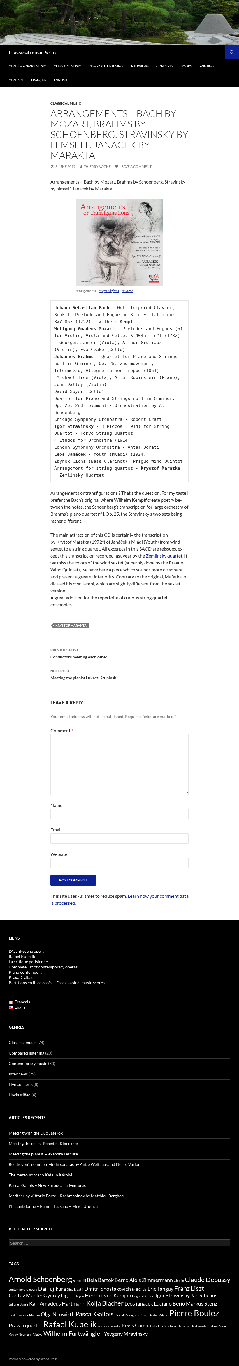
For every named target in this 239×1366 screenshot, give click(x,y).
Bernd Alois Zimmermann (144, 1280)
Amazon (127, 290)
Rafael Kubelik (69, 1324)
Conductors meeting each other (78, 653)
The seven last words (191, 1326)
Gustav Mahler (26, 1295)
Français (38, 80)
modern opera (18, 1315)
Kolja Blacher (105, 1303)
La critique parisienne (28, 961)
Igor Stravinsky (172, 1295)
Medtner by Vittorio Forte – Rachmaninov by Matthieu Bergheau (67, 1195)
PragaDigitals (21, 977)
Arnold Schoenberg (40, 1279)
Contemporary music (27, 66)
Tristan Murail (217, 1326)
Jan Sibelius (204, 1295)
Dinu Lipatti (75, 1289)
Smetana (170, 1326)
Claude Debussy (207, 1279)
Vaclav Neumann (20, 1334)
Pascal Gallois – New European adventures (47, 1185)
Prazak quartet (25, 1325)
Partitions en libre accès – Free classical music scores (57, 982)
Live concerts (21, 1084)
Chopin (179, 1281)
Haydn (79, 1296)
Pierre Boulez (194, 1313)
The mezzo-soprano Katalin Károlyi (40, 1174)
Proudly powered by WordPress (33, 1359)
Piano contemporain (27, 972)
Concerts (164, 66)
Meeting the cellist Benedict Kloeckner (43, 1143)
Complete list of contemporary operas (43, 966)
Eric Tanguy (160, 1289)
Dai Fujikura (52, 1289)
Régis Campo (136, 1325)
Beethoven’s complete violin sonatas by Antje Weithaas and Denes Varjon (74, 1164)
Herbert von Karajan (108, 1295)
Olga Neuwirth (58, 1314)
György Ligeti (58, 1295)
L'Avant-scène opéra (26, 951)
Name (56, 805)
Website (58, 854)
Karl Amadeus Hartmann (57, 1304)
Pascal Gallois (94, 1314)
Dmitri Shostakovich (107, 1289)
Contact (16, 80)
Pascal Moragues (127, 1315)
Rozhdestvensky (109, 1326)
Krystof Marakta (71, 625)
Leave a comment (135, 166)
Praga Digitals (109, 290)
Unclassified (20, 1094)
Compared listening (106, 66)
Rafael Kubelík (22, 956)
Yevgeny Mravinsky (126, 1334)
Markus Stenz (201, 1304)
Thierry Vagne (97, 166)
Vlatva (38, 1334)
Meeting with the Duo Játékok (36, 1132)
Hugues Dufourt (143, 1296)
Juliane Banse (18, 1304)
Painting (206, 66)
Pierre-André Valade (154, 1315)
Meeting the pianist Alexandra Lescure (43, 1153)
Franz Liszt (189, 1288)
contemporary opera (23, 1289)
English (60, 80)
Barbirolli (79, 1281)
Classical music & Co (32, 52)
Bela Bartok (100, 1280)
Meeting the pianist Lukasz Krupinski (83, 674)
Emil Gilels (139, 1289)
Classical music (67, 66)
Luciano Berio (169, 1304)
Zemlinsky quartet (164, 555)
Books (186, 66)
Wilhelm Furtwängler (73, 1333)
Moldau (34, 1315)
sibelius (157, 1326)
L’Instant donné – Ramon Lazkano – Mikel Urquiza (53, 1206)
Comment (61, 730)
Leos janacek (138, 1304)
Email (55, 829)
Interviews (139, 66)
